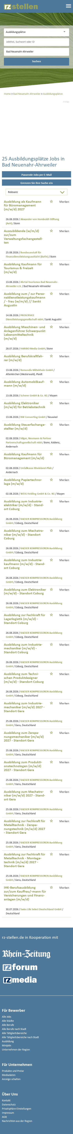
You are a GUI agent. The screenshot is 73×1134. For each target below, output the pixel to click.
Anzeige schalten (11, 1079)
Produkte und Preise (13, 1071)
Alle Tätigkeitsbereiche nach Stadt (20, 1037)
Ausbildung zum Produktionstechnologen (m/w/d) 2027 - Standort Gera (23, 766)
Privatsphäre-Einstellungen (16, 1108)
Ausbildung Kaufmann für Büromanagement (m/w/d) (24, 456)
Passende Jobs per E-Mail (36, 175)
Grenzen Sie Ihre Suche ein (36, 183)
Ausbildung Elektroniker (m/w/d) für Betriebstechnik (24, 405)
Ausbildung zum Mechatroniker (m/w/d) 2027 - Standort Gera (24, 796)
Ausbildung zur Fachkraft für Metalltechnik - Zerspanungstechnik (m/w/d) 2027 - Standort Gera (24, 827)
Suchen (36, 61)
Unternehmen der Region (16, 1049)
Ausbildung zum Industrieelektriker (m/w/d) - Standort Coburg (24, 505)
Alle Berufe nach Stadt (14, 1029)
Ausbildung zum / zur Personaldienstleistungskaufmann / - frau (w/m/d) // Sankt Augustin (24, 299)
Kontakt (6, 1100)
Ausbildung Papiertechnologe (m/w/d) (23, 482)
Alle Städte (8, 1021)
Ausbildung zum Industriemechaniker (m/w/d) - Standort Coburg (23, 648)
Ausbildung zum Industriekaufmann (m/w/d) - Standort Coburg (24, 564)
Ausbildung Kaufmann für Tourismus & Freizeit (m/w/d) (23, 268)
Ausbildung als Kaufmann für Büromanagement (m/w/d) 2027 (22, 206)
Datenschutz (9, 1104)
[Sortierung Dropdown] (63, 192)
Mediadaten (8, 1075)
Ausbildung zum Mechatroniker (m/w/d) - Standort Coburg (24, 535)
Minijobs (6, 1045)
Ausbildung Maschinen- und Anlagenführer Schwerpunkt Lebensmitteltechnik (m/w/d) (24, 333)
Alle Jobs (6, 1016)
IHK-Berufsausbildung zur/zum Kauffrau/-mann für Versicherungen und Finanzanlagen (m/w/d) (25, 893)
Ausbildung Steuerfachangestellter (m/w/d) (25, 427)
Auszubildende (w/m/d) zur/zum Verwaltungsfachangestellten (23, 237)
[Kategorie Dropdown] (65, 31)
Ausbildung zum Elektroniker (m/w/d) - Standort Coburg (25, 592)
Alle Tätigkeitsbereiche (14, 1033)
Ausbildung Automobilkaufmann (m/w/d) (24, 384)
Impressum (8, 1113)
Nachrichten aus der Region (17, 1121)
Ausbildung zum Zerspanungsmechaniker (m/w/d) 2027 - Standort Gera (24, 737)
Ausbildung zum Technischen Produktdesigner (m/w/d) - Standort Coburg (24, 678)
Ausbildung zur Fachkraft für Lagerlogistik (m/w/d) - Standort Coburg (24, 619)
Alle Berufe (8, 1025)
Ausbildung (8, 1041)
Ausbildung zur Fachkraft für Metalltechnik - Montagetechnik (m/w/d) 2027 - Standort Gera (24, 860)
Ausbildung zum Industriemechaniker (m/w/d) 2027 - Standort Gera (24, 707)
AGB (4, 1117)
